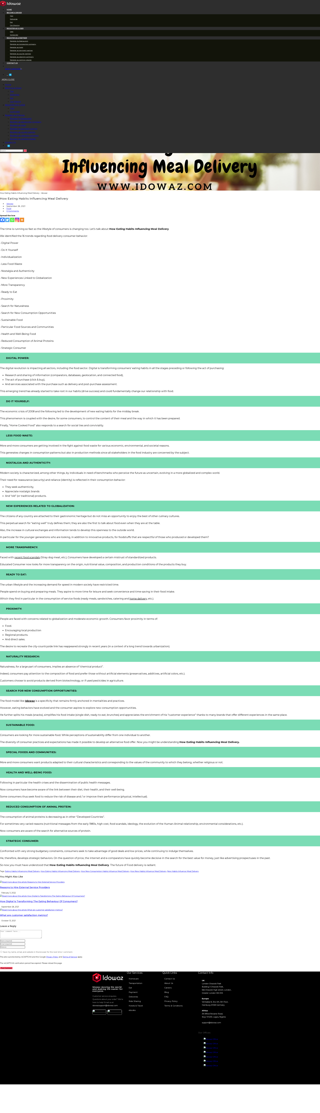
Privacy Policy (52, 957)
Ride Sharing (135, 1001)
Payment (133, 992)
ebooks (132, 1010)
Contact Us (10, 142)
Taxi (12, 91)
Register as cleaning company (24, 135)
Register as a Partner (15, 115)
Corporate (15, 111)
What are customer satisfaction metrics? (24, 915)
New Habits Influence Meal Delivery (183, 871)
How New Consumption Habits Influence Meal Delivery (105, 871)
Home (8, 84)
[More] (22, 220)
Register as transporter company (25, 122)
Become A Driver (13, 88)
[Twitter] (7, 220)
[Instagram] (17, 220)
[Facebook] (2, 220)
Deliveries (14, 94)
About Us (168, 983)
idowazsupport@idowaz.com (105, 1005)
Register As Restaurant (21, 118)
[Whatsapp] (12, 220)
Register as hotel (18, 125)
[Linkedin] (221, 1075)
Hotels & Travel (136, 1006)
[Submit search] (25, 150)
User (12, 108)
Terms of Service (70, 957)
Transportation (135, 983)
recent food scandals (27, 557)
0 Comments (12, 211)
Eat (11, 98)
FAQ (166, 997)
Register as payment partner (23, 128)
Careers (168, 988)
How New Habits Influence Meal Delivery (148, 871)
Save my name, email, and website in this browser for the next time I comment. (38, 952)
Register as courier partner (22, 132)
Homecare (134, 979)
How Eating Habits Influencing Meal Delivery (60, 871)
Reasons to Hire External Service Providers (25, 887)
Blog (166, 992)
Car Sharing (15, 101)
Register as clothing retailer (23, 139)
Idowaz (9, 204)
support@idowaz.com (211, 1023)
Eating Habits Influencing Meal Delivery (22, 871)
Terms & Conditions (173, 1006)
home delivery (138, 598)
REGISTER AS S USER (15, 105)
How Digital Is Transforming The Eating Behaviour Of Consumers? (39, 901)
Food (8, 208)
